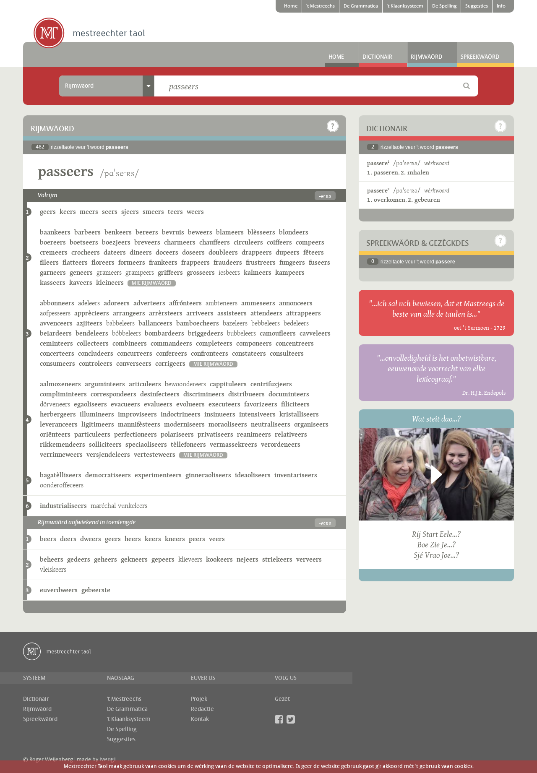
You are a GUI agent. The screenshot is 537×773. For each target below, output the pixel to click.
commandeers (171, 343)
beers (48, 539)
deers (68, 539)
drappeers (257, 252)
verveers (309, 559)
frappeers (195, 262)
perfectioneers (135, 434)
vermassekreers (233, 444)
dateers (115, 252)
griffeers (170, 272)
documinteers (288, 394)
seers (109, 211)
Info (501, 6)
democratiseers (108, 475)
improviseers (137, 414)
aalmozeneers (60, 384)
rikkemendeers (62, 444)
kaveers (80, 282)
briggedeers (205, 333)
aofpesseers (55, 313)
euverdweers (59, 590)
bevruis (173, 232)
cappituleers (228, 384)
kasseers (52, 282)
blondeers (293, 232)
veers (217, 539)
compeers (310, 242)
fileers (49, 262)
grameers (109, 272)
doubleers (223, 252)
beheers (51, 559)
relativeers (291, 434)
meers (89, 211)
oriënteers (55, 434)
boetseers (84, 242)
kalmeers (257, 272)
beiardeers (56, 333)
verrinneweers (61, 454)
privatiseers (215, 434)
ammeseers (258, 303)
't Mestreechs (320, 6)
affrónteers (185, 303)
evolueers (190, 404)
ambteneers (221, 303)
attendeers (266, 313)
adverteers (149, 303)
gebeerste (95, 590)
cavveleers (315, 333)
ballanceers (155, 323)
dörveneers (55, 404)
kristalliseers (299, 414)
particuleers (92, 434)
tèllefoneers (188, 444)
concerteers (57, 353)
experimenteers (158, 475)
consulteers (287, 353)
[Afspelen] (436, 474)
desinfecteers (160, 394)
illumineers (97, 414)
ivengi (107, 759)
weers (195, 211)
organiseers (311, 424)
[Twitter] (291, 719)
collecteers (93, 343)
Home (290, 6)
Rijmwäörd (426, 57)
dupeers (288, 252)
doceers (167, 252)
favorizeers (260, 404)
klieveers (190, 559)
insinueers (219, 414)
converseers (133, 363)
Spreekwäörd (480, 57)
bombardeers (164, 333)
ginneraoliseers (208, 475)
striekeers (277, 559)
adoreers (117, 303)
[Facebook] (279, 719)
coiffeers (279, 242)
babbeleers (120, 323)
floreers (103, 262)
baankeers (55, 232)
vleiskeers (53, 569)
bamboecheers (197, 323)
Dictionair (377, 57)
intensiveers (257, 414)
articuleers (145, 384)
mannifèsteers (139, 424)
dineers (141, 252)
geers (48, 211)
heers (133, 539)
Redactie (202, 709)
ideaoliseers (253, 475)
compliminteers (63, 394)
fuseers (319, 262)
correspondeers (113, 394)
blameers (230, 232)
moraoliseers (228, 424)
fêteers (313, 252)
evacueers (125, 404)
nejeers (247, 559)
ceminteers (56, 343)
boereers (53, 242)
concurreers (134, 353)
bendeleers (92, 333)
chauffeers (214, 242)
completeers (214, 343)
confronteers (209, 353)
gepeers (163, 559)
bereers (147, 232)
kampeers (290, 272)
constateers (249, 353)
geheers (105, 559)
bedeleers (296, 323)
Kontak (200, 719)
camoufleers (278, 333)
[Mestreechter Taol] (89, 33)
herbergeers (58, 414)
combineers (129, 343)
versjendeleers (108, 454)
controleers (95, 363)
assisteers (232, 313)
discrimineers (203, 394)
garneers (53, 272)
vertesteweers (154, 454)
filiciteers (295, 404)
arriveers (200, 313)
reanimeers (254, 434)
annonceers (296, 303)
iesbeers (229, 272)
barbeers (87, 232)
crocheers (85, 252)
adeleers (89, 303)
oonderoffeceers (61, 485)
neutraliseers (270, 424)
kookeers (219, 559)
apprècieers (91, 313)
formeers (131, 262)
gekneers (134, 559)
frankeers (163, 262)
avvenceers (56, 323)
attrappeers (303, 313)
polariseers (177, 434)
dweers (90, 539)
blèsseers (261, 232)
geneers (81, 272)
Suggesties (476, 6)
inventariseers (295, 475)
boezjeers (116, 242)
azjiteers (89, 323)
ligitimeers (97, 424)
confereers (171, 353)
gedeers (78, 559)
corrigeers (170, 363)
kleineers (110, 282)
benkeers (118, 232)
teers (175, 211)
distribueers (246, 394)
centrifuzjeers (271, 384)
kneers (175, 539)
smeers (153, 211)
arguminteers (105, 384)
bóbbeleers (126, 333)
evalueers (158, 404)
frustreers (261, 262)
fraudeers (228, 262)
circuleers (248, 242)
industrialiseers (63, 505)
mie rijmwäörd (152, 283)
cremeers (54, 252)
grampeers (139, 272)
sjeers (130, 211)
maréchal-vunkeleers (119, 505)
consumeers (57, 363)
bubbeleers (241, 333)
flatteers (75, 262)
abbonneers (57, 303)
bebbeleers (265, 323)
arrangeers (129, 313)
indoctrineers (181, 414)
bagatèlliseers (60, 475)
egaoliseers (90, 404)
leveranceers (59, 424)
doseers (193, 252)
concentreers (295, 343)
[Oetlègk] (333, 126)
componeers (254, 343)
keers (68, 211)
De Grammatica (361, 6)
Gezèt (282, 699)
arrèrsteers (165, 313)
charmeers (180, 242)
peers (197, 539)
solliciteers (105, 444)
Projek (199, 699)
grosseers (201, 272)
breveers (147, 242)
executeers (224, 404)
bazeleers (235, 323)
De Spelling (444, 6)
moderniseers (184, 424)
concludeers (95, 353)
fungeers (292, 262)
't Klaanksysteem (405, 6)
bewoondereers (185, 384)
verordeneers (280, 444)
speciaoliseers (146, 444)
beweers (200, 232)
